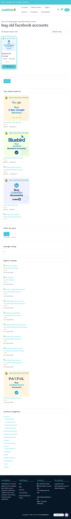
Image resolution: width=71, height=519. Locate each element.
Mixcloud (6, 440)
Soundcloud (7, 451)
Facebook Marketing (10, 431)
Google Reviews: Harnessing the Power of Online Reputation (62, 486)
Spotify (6, 454)
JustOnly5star (45, 515)
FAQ (20, 484)
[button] (28, 7)
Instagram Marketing (10, 434)
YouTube (6, 467)
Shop (67, 10)
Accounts (24, 7)
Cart (14, 2)
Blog (20, 487)
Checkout (19, 2)
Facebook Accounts (11, 425)
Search (7, 81)
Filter (6, 234)
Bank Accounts (36, 7)
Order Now (9, 67)
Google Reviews (10, 448)
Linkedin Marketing (10, 437)
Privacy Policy (23, 493)
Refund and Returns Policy (24, 497)
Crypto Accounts (10, 422)
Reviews (24, 12)
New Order (9, 2)
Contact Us (26, 2)
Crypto (47, 7)
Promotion (33, 12)
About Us (21, 490)
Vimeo (6, 464)
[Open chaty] (66, 515)
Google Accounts (10, 428)
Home (3, 2)
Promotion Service (9, 443)
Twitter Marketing (9, 457)
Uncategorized (8, 461)
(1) (4, 252)
